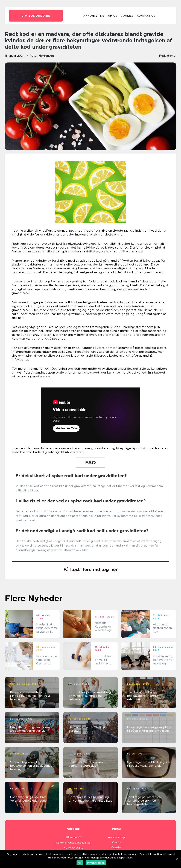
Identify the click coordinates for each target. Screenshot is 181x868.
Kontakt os (146, 15)
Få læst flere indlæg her (90, 569)
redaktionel (167, 55)
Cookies (127, 15)
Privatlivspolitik (95, 862)
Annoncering (93, 15)
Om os (112, 15)
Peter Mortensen (42, 55)
